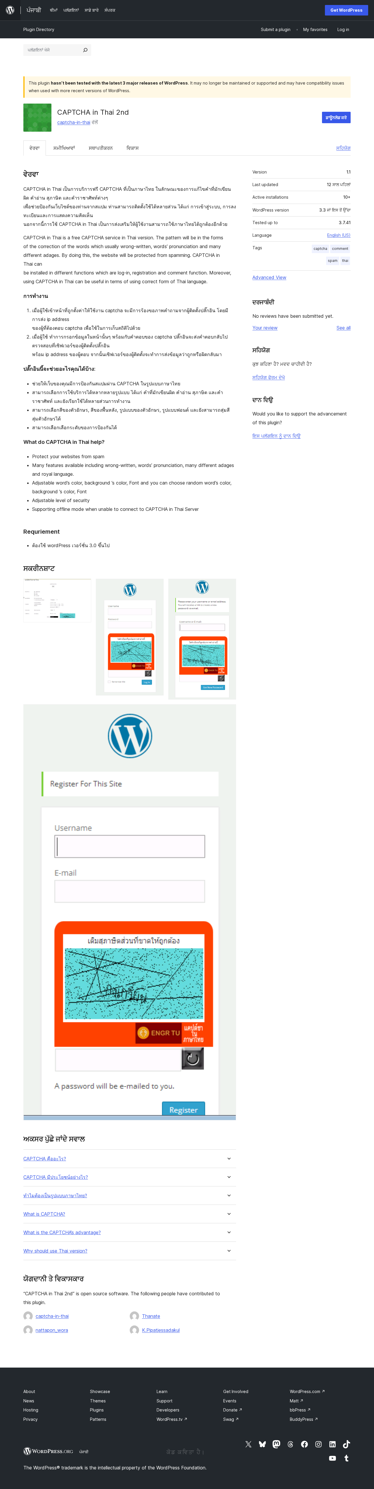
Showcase (100, 1391)
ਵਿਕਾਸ (133, 148)
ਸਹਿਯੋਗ (343, 148)
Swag (231, 1419)
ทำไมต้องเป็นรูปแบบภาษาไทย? (55, 1195)
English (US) (339, 235)
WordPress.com (307, 1391)
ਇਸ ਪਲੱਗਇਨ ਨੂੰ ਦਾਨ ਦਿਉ (276, 436)
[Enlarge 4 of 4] (228, 712)
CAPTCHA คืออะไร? (44, 1159)
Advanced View (269, 277)
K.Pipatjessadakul (161, 1330)
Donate (233, 1409)
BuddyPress (304, 1419)
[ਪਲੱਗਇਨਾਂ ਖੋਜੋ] (85, 50)
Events (229, 1400)
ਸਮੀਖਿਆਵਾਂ (64, 148)
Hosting (30, 1409)
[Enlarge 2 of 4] (156, 587)
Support (164, 1400)
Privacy (30, 1419)
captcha (320, 248)
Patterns (98, 1419)
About (29, 1391)
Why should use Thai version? (55, 1251)
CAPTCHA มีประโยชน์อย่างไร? (55, 1177)
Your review (265, 328)
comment (340, 248)
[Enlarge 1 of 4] (83, 587)
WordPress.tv (172, 1419)
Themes (98, 1400)
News (28, 1400)
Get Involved (235, 1391)
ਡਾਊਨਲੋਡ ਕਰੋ (336, 117)
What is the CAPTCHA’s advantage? (62, 1232)
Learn (162, 1391)
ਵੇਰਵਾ (35, 148)
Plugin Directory (38, 29)
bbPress (300, 1409)
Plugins (97, 1409)
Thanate (151, 1316)
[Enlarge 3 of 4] (228, 587)
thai (345, 260)
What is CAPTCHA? (44, 1214)
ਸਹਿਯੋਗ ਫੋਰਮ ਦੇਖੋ (268, 377)
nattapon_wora (52, 1330)
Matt (297, 1400)
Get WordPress (346, 10)
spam (332, 260)
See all (344, 328)
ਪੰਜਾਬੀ (84, 1452)
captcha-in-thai (73, 122)
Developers (168, 1409)
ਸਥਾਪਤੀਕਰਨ (101, 148)
